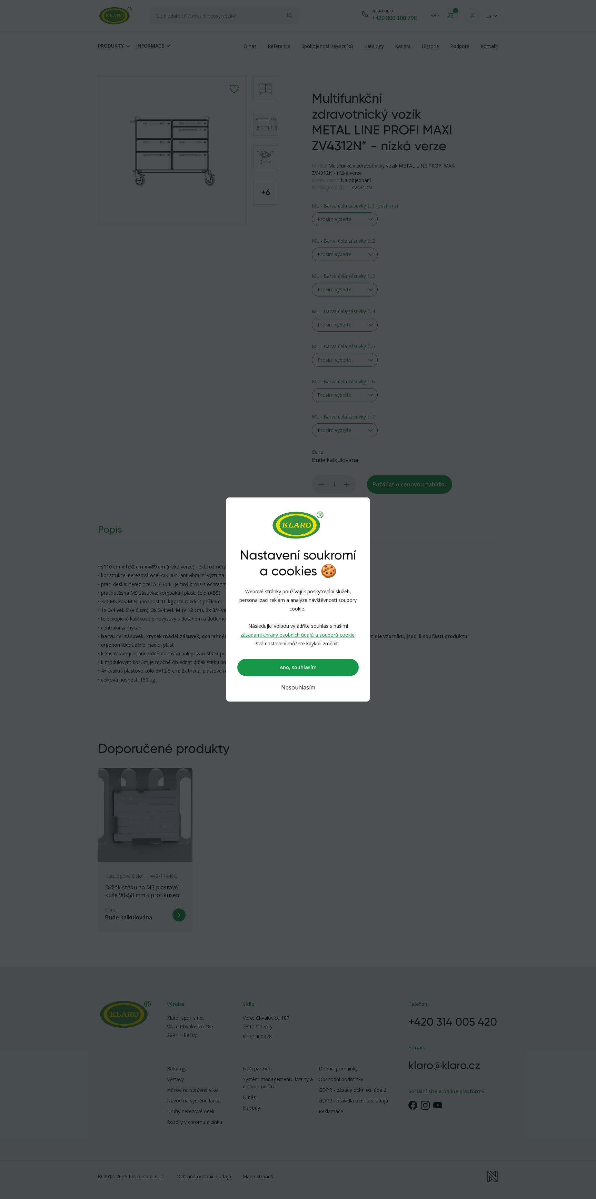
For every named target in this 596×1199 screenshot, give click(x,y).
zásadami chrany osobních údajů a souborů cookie (297, 635)
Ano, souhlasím (298, 667)
